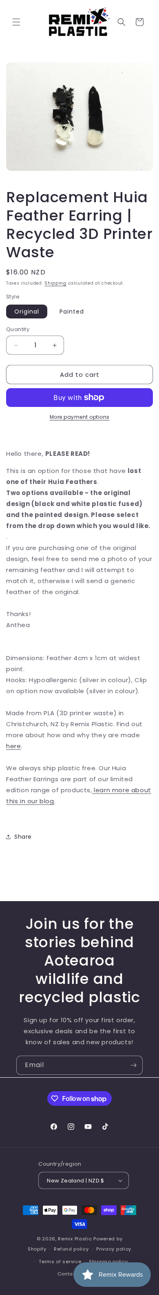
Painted (72, 311)
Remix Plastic (75, 1238)
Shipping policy (108, 1261)
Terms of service (60, 1261)
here (13, 746)
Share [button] (23, 837)
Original (26, 311)
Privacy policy (113, 1249)
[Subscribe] (133, 1065)
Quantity (17, 329)
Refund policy (71, 1249)
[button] (16, 22)
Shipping (55, 283)
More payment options (80, 416)
